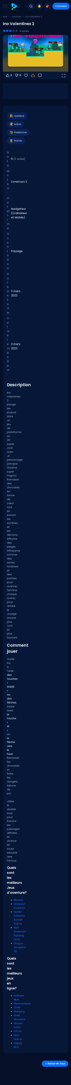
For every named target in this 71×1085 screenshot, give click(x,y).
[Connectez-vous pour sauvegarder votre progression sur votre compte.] (33, 75)
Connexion (61, 6)
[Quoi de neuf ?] (39, 6)
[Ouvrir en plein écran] (63, 75)
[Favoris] (47, 6)
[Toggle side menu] (4, 6)
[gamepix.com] (14, 6)
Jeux (5, 16)
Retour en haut (56, 1063)
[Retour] (40, 75)
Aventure (16, 16)
